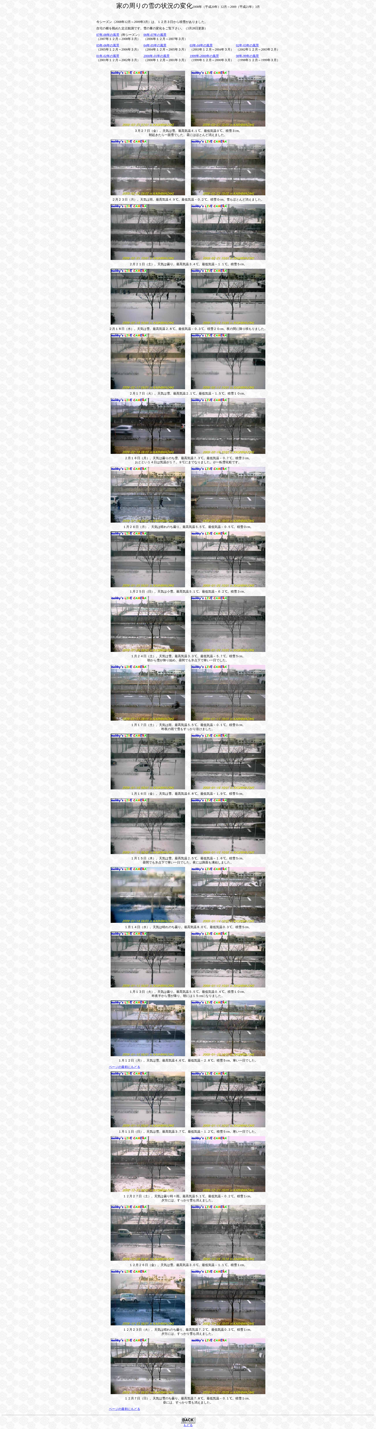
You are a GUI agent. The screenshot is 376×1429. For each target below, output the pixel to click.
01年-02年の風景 (107, 56)
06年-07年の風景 (155, 34)
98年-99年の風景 (247, 56)
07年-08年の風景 (107, 34)
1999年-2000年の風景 (204, 56)
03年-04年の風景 (201, 45)
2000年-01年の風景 (157, 56)
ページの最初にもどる (124, 1067)
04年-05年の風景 (155, 45)
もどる (188, 1425)
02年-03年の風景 (247, 45)
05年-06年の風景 (107, 45)
